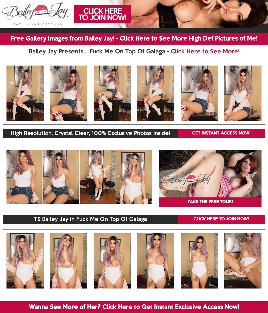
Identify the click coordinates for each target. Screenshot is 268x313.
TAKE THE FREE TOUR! (210, 202)
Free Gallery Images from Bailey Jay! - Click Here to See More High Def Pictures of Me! (134, 38)
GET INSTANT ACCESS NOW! (221, 133)
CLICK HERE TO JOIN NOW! (221, 219)
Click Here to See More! (205, 51)
